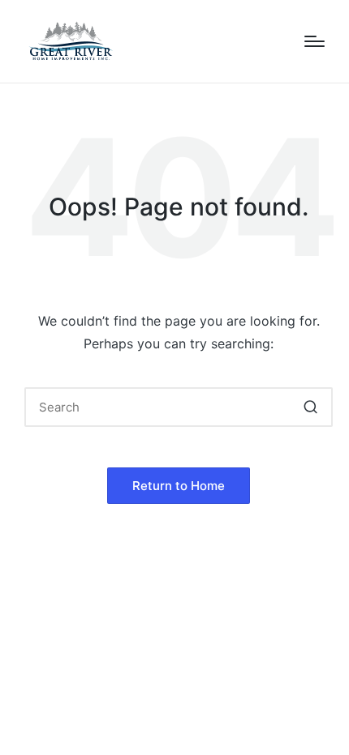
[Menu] (314, 41)
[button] (310, 407)
